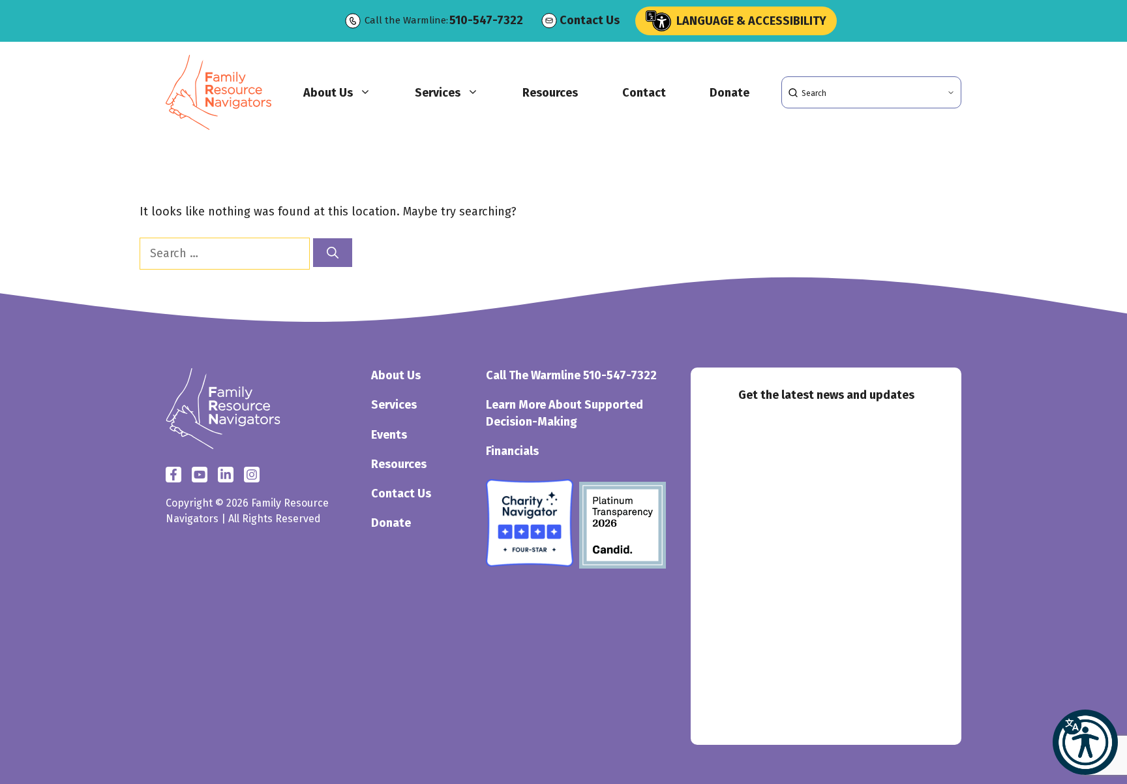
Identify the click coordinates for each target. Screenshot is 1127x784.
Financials (512, 451)
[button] (1085, 742)
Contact (644, 93)
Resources (550, 93)
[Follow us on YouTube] (252, 474)
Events (389, 435)
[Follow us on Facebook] (173, 474)
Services (437, 93)
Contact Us (590, 20)
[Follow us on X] (199, 474)
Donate (729, 93)
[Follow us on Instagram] (225, 474)
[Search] (332, 252)
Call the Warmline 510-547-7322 (571, 375)
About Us (328, 93)
